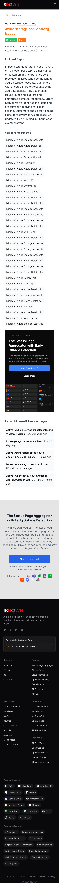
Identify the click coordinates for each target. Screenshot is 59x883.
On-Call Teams (10, 725)
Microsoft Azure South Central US (24, 300)
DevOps (7, 721)
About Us (7, 665)
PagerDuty (14, 811)
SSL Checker (38, 748)
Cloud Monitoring (40, 675)
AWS (11, 786)
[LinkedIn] (4, 630)
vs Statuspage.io (40, 721)
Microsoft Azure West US (19, 180)
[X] (10, 630)
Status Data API (10, 744)
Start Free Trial (28, 368)
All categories (11, 863)
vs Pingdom (37, 711)
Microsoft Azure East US (19, 306)
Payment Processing (14, 838)
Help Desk (8, 711)
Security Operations (38, 851)
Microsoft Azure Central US (21, 185)
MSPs (6, 716)
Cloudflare (26, 786)
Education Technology (32, 832)
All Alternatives (39, 730)
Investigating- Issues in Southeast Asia (27, 441)
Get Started (8, 679)
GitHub (32, 792)
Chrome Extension (40, 762)
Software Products (12, 706)
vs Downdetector (40, 706)
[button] (55, 4)
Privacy (51, 876)
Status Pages (38, 670)
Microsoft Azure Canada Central (23, 157)
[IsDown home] (10, 4)
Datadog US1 (46, 786)
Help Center (9, 876)
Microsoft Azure (26, 23)
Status (22, 876)
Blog (5, 675)
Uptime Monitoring (40, 679)
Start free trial (29, 559)
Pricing (6, 670)
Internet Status (39, 757)
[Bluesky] (22, 630)
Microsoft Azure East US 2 (20, 162)
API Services (11, 832)
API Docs (36, 694)
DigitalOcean (15, 792)
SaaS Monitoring (39, 684)
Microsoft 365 (36, 798)
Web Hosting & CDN (14, 851)
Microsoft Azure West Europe (22, 318)
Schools (7, 730)
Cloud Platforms (13, 15)
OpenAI (35, 805)
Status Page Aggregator (43, 665)
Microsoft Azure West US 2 (20, 283)
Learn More (29, 376)
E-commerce (9, 739)
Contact (32, 876)
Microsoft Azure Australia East (22, 191)
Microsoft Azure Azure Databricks (24, 145)
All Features (37, 689)
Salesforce (32, 811)
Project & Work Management (18, 844)
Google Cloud (15, 798)
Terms (42, 876)
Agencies (7, 735)
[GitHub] (16, 630)
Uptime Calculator (40, 752)
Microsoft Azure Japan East (21, 277)
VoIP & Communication (15, 857)
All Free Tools (38, 743)
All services (25, 817)
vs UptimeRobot (39, 725)
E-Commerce (36, 838)
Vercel (11, 817)
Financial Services (40, 857)
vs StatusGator (39, 716)
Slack (48, 811)
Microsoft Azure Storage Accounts (24, 139)
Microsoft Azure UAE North (20, 231)
